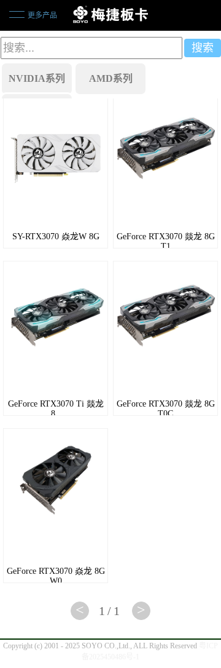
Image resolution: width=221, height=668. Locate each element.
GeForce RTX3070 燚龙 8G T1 (166, 241)
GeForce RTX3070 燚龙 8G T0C (166, 408)
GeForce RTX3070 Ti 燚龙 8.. (56, 408)
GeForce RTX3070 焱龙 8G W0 (56, 576)
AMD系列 (111, 78)
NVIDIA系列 (37, 78)
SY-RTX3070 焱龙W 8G (55, 236)
